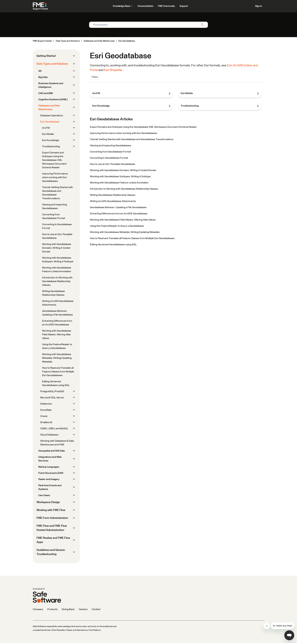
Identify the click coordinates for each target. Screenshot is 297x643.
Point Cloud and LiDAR (50, 473)
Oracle (43, 416)
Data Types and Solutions (68, 41)
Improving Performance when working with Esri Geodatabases (123, 133)
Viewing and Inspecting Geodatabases (110, 145)
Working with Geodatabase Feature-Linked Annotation (119, 182)
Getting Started (46, 56)
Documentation (145, 6)
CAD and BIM (45, 93)
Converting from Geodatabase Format (110, 151)
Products (52, 609)
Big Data (42, 77)
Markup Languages (48, 467)
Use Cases (44, 495)
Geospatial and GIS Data (51, 451)
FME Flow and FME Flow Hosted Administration (52, 528)
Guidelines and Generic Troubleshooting (51, 552)
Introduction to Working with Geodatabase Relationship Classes (124, 189)
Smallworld (46, 422)
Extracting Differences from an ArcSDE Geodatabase (118, 213)
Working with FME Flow (51, 510)
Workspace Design (48, 502)
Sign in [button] (258, 6)
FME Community (166, 6)
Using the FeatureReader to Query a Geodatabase (117, 226)
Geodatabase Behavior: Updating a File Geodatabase (118, 207)
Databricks (46, 404)
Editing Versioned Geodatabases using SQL (113, 244)
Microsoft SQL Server (52, 397)
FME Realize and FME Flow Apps (53, 540)
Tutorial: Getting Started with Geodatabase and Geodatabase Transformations (131, 139)
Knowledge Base (122, 6)
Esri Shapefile (113, 70)
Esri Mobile (187, 93)
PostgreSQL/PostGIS (52, 391)
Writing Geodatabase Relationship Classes (112, 195)
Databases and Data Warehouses (99, 41)
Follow (95, 77)
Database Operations (51, 115)
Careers (83, 609)
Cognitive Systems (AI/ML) (53, 99)
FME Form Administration (52, 518)
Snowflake (46, 410)
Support (184, 6)
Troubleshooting (190, 106)
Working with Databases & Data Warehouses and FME (57, 443)
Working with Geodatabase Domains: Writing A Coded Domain (123, 170)
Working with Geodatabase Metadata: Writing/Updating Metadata (124, 232)
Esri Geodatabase (126, 41)
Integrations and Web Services (50, 459)
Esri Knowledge (101, 106)
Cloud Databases (49, 434)
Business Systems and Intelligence (50, 85)
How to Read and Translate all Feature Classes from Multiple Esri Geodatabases (132, 238)
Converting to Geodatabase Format (109, 158)
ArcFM (96, 93)
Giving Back (68, 609)
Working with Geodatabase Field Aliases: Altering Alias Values (123, 220)
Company (38, 609)
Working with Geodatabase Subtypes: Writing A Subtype (120, 176)
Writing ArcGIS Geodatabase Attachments (113, 201)
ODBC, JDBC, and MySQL (54, 428)
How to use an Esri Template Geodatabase (112, 164)
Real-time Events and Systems (49, 487)
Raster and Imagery (48, 479)
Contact (96, 609)
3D (40, 71)
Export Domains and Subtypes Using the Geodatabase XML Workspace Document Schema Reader (143, 127)
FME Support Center (42, 41)
